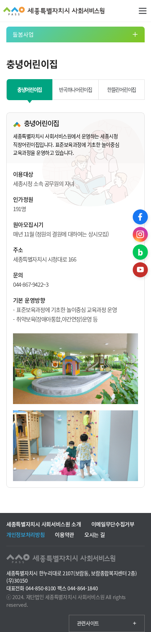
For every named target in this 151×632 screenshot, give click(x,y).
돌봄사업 (23, 34)
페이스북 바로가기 (140, 216)
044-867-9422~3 (30, 284)
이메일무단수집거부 (112, 524)
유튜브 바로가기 (140, 269)
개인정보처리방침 (25, 534)
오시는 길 (94, 534)
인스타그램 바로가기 (140, 234)
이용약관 (64, 534)
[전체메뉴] (143, 11)
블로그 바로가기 (140, 251)
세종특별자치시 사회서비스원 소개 (43, 524)
